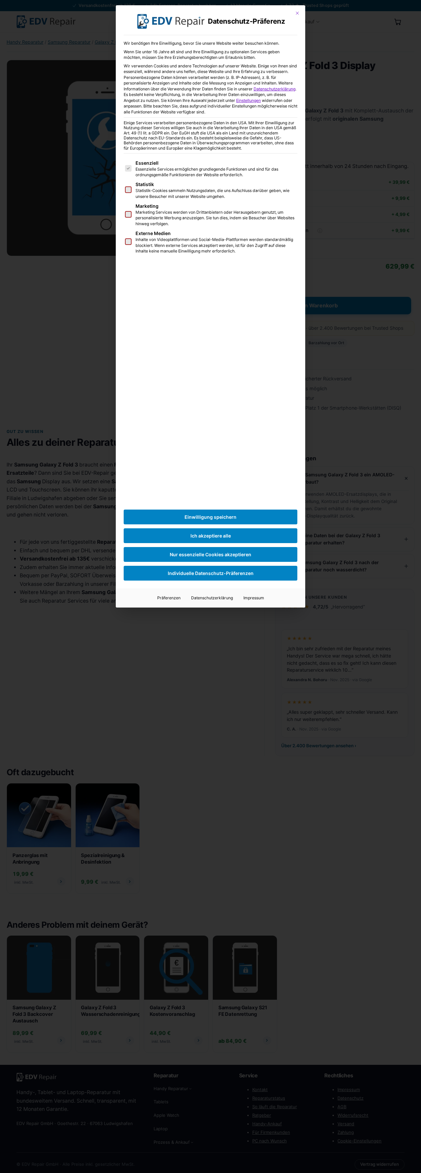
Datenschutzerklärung (274, 88)
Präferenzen (169, 597)
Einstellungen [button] (248, 100)
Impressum (253, 597)
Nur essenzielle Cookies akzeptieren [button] (210, 554)
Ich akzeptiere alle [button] (210, 536)
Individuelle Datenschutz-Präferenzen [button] (211, 573)
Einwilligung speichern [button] (210, 517)
